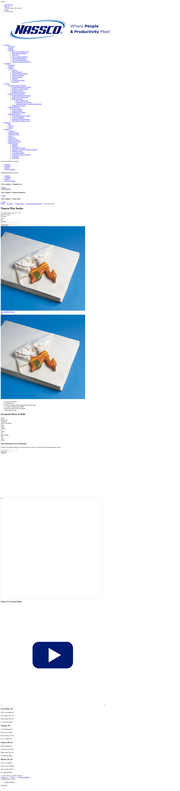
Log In (6, 10)
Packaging (9, 204)
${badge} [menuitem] (9, 782)
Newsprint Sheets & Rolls (34, 204)
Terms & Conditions (24, 777)
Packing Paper (19, 204)
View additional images (8, 312)
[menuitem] (91, 788)
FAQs (12, 777)
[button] (3, 187)
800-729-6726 (8, 5)
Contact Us (4, 777)
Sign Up (6, 6)
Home (2, 204)
